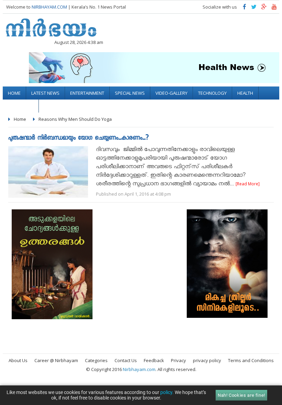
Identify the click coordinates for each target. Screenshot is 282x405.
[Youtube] (274, 8)
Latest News (45, 93)
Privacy (178, 360)
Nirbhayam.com (139, 369)
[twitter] (254, 8)
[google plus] (264, 8)
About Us (18, 360)
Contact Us (126, 360)
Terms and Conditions (251, 360)
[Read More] (248, 184)
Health (245, 93)
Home (14, 93)
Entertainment (87, 93)
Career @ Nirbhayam (56, 360)
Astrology (20, 106)
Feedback (154, 360)
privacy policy (207, 360)
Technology (212, 93)
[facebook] (244, 8)
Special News (130, 93)
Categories (96, 360)
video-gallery (171, 93)
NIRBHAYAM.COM (49, 7)
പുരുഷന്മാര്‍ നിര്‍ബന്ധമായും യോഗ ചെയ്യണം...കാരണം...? (78, 138)
